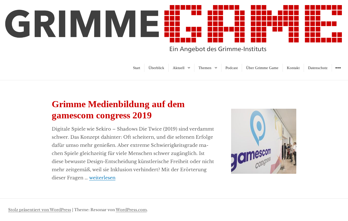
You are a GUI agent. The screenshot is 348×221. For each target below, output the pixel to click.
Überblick (156, 68)
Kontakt (293, 68)
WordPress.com (131, 209)
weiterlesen (102, 178)
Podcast (231, 68)
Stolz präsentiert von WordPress (39, 209)
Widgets (338, 71)
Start (136, 68)
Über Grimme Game (262, 68)
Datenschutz (318, 68)
